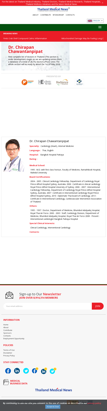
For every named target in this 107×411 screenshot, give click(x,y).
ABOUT (35, 15)
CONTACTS (70, 15)
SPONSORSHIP (58, 15)
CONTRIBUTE (45, 15)
